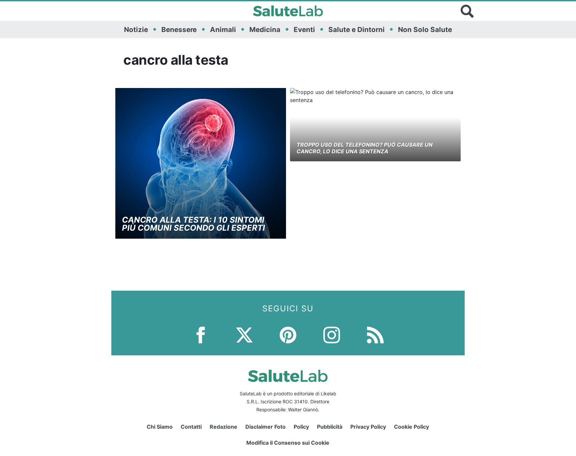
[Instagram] (331, 334)
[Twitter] (244, 334)
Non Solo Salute (425, 29)
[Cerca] (467, 11)
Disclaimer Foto (265, 426)
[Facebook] (200, 334)
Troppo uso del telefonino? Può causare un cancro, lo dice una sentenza (365, 147)
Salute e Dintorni (356, 29)
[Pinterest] (288, 334)
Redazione (223, 426)
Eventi (304, 29)
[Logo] (288, 11)
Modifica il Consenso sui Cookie (287, 442)
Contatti (191, 426)
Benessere (179, 29)
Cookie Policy (411, 426)
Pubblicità (329, 426)
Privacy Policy (368, 426)
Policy (301, 426)
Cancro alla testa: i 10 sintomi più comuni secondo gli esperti (193, 224)
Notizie (136, 29)
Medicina (264, 29)
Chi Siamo (160, 426)
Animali (223, 29)
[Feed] (375, 334)
